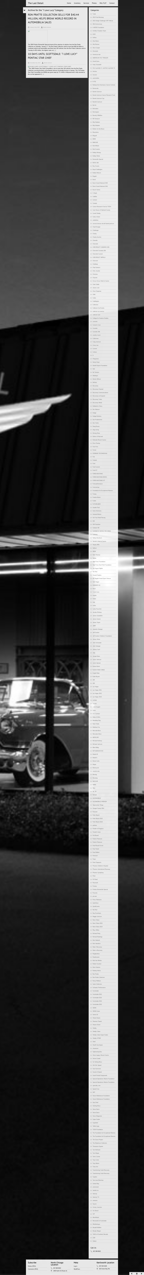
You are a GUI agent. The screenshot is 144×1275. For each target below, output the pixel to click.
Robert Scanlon (97, 964)
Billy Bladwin (96, 125)
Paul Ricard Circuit (98, 845)
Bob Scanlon (96, 149)
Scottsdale (96, 991)
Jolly (94, 653)
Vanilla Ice (95, 1190)
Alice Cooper (96, 48)
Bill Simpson (96, 118)
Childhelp (95, 264)
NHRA (94, 784)
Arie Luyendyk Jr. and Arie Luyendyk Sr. (104, 68)
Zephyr (94, 1241)
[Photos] (94, 3)
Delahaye (95, 375)
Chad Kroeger (96, 227)
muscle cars (96, 771)
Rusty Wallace (97, 981)
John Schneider (97, 642)
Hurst (94, 588)
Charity (95, 233)
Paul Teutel (96, 849)
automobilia (96, 78)
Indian (94, 598)
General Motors (97, 514)
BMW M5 (95, 142)
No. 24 (94, 791)
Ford (94, 463)
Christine (95, 274)
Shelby (94, 1028)
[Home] (69, 3)
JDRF (94, 626)
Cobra (94, 298)
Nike (94, 788)
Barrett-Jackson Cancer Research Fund (104, 95)
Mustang (95, 778)
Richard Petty (96, 933)
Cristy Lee (95, 345)
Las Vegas (96, 686)
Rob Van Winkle (97, 960)
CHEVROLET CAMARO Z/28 (101, 247)
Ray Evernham (97, 913)
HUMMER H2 (96, 585)
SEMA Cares (96, 1011)
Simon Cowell (96, 1058)
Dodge (94, 413)
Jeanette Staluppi (97, 629)
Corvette (95, 328)
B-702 (94, 81)
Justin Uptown (97, 663)
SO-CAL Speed (97, 1065)
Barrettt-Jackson (97, 102)
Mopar (94, 764)
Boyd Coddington (97, 169)
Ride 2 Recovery (97, 947)
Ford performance (98, 484)
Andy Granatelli (97, 64)
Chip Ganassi (96, 267)
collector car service (98, 311)
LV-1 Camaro (96, 713)
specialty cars (97, 1085)
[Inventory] (77, 3)
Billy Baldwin (96, 122)
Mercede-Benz (97, 730)
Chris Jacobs (96, 271)
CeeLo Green (96, 217)
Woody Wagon (97, 1231)
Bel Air (94, 105)
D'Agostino (96, 359)
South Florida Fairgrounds (100, 1075)
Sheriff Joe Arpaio (98, 1045)
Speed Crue (96, 1089)
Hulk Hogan (96, 582)
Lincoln (95, 703)
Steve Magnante (97, 1116)
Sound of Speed (97, 1072)
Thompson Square (98, 1146)
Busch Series (96, 189)
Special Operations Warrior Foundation (103, 1079)
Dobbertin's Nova (97, 406)
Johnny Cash (96, 649)
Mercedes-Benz (97, 734)
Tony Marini (96, 1163)
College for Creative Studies (100, 318)
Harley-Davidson (97, 538)
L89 (94, 683)
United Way (96, 1183)
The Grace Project (98, 1139)
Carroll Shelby (97, 213)
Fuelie (94, 500)
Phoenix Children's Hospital (100, 866)
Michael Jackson (97, 744)
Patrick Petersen (97, 839)
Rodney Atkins (97, 970)
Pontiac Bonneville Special (100, 889)
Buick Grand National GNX (100, 183)
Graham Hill (96, 528)
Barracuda (95, 88)
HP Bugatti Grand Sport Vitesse (102, 578)
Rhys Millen (96, 930)
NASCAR (95, 781)
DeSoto (95, 382)
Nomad (95, 795)
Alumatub (95, 51)
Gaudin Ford (96, 507)
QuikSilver (95, 903)
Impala (94, 595)
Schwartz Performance (99, 987)
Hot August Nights (98, 568)
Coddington (96, 301)
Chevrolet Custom (98, 254)
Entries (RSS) (32, 1266)
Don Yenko (96, 423)
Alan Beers (96, 41)
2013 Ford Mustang (98, 17)
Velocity (95, 1193)
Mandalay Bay (97, 720)
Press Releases (97, 899)
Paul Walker (96, 852)
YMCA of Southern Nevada (100, 1234)
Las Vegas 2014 (97, 697)
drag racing (96, 429)
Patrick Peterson (97, 842)
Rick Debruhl (96, 940)
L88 (94, 680)
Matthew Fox (96, 727)
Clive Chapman (97, 291)
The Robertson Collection (100, 1143)
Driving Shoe (96, 433)
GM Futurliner (96, 524)
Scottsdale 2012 (97, 994)
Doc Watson (96, 409)
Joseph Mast (96, 656)
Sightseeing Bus (97, 1051)
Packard (95, 812)
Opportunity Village (98, 805)
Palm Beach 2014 (98, 822)
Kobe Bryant (96, 676)
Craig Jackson (97, 342)
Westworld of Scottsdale (99, 1220)
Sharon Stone (96, 1024)
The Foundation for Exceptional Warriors (104, 1133)
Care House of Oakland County (101, 210)
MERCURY (96, 737)
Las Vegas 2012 (97, 693)
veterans (95, 1200)
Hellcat (94, 548)
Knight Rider (96, 673)
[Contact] (112, 3)
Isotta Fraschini (97, 609)
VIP (94, 1214)
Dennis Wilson (97, 379)
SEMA (94, 1008)
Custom (95, 348)
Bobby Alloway (97, 152)
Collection (95, 304)
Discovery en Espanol (99, 396)
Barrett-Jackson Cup (98, 98)
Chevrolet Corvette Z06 (99, 250)
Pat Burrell (96, 835)
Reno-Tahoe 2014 (97, 926)
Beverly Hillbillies (97, 115)
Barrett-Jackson (97, 91)
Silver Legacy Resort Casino (101, 1055)
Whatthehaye (96, 1224)
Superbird (95, 1123)
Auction (95, 75)
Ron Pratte (96, 974)
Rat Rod (95, 909)
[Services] (86, 3)
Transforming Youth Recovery (101, 1170)
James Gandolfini (97, 615)
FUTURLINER (97, 504)
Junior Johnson (97, 659)
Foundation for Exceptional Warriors (103, 490)
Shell (94, 1041)
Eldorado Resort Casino (99, 440)
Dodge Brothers (97, 416)
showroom (95, 1048)
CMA (94, 294)
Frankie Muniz (97, 497)
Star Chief (95, 1102)
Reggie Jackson (97, 916)
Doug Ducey (96, 426)
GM (94, 521)
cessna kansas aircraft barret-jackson (103, 223)
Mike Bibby (96, 747)
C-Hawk (95, 193)
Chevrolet (95, 244)
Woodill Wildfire (97, 1227)
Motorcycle (96, 768)
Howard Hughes (97, 575)
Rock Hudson (96, 967)
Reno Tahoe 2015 (97, 923)
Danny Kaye (96, 362)
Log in (75, 1266)
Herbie (94, 558)
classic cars (96, 287)
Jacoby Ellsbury (97, 612)
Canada (95, 203)
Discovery (95, 386)
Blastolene (96, 132)
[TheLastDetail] (35, 3)
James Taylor (96, 622)
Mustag (95, 774)
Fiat (94, 456)
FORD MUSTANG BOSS (100, 477)
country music (97, 335)
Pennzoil (95, 855)
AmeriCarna (96, 61)
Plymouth (95, 882)
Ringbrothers (96, 953)
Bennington (96, 112)
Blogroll (95, 135)
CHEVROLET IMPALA (99, 257)
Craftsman (95, 338)
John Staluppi (96, 646)
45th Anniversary (97, 24)
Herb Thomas (96, 555)
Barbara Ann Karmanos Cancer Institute (104, 85)
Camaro (95, 200)
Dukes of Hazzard (98, 436)
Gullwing (95, 534)
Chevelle (95, 240)
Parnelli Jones (97, 832)
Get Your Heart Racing (99, 517)
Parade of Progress (98, 828)
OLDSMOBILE (97, 798)
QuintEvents (96, 906)
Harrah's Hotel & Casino (99, 541)
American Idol (96, 54)
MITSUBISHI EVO (98, 751)
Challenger (96, 230)
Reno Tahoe (96, 920)
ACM (94, 34)
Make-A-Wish (96, 717)
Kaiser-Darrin (96, 666)
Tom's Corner (96, 1156)
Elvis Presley (96, 443)
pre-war (95, 896)
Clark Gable (96, 284)
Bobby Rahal (96, 156)
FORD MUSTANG (98, 473)
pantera (95, 825)
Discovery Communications (100, 392)
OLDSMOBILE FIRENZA (100, 801)
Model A (95, 757)
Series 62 (95, 1014)
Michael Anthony (97, 740)
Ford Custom (96, 467)
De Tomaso (96, 372)
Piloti (94, 876)
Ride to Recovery (97, 950)
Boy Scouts (96, 166)
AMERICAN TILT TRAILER (100, 58)
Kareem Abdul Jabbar (99, 670)
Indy (94, 602)
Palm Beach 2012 (98, 818)
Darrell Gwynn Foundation (100, 365)
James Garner (97, 619)
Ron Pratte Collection (99, 977)
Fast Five (95, 446)
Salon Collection (97, 984)
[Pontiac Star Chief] (49, 66)
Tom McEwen (96, 1150)
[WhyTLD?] (103, 3)
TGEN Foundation (98, 1129)
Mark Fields (96, 724)
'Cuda (94, 14)
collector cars (96, 315)
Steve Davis (96, 1109)
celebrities (95, 220)
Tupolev (95, 1177)
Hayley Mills (96, 544)
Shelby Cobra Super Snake (100, 1035)
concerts (95, 321)
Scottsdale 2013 (97, 997)
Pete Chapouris (97, 862)
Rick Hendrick (97, 943)
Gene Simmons (97, 511)
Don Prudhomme (97, 419)
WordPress (77, 1269)
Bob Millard (96, 145)
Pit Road (95, 879)
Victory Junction (97, 1207)
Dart (94, 369)
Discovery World (97, 402)
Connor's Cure (97, 325)
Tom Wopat (96, 1153)
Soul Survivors (97, 1068)
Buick (94, 179)
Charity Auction (97, 237)
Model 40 (95, 754)
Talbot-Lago (96, 1126)
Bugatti (95, 176)
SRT (94, 1092)
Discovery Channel (98, 389)
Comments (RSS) (33, 1269)
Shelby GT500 (97, 1038)
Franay (94, 494)
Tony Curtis (96, 1160)
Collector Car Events (98, 308)
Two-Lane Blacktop (98, 1180)
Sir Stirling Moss (97, 1062)
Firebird (95, 460)
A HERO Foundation (98, 27)
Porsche (95, 893)
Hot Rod (95, 571)
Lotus (94, 710)
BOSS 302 (96, 162)
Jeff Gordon (96, 632)
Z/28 (94, 1237)
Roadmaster (96, 957)
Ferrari (94, 450)
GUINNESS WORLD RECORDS (102, 531)
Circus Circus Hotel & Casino (101, 281)
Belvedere (95, 108)
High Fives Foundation (99, 561)
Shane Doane (96, 1018)
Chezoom (95, 260)
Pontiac (95, 886)
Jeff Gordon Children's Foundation (102, 636)
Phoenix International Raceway (101, 869)
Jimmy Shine (96, 639)
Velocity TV (96, 1197)
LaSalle (95, 700)
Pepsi (94, 859)
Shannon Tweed (97, 1021)
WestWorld (96, 1217)
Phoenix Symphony (98, 872)
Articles (95, 71)
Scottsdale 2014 (97, 1001)
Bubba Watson (97, 173)
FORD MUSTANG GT (99, 480)
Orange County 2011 (98, 808)
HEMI (94, 551)
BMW (94, 139)
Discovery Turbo (97, 399)
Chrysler (95, 277)
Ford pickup (96, 487)
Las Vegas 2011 (97, 690)
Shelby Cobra (96, 1031)
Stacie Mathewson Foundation (101, 1095)
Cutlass (95, 352)
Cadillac (95, 196)
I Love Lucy (96, 592)
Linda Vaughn (96, 707)
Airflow (94, 37)
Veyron (94, 1204)
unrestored (96, 1187)
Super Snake (96, 1119)
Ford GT (95, 470)
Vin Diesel (95, 1210)
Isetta (94, 605)
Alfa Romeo (96, 44)
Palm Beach (96, 815)
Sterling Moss (96, 1106)
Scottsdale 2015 (97, 1004)
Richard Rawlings (97, 937)
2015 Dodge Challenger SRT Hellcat (103, 20)
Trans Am (95, 1166)
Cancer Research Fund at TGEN (102, 206)
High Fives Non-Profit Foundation (102, 565)
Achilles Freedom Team (99, 31)
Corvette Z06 (96, 331)
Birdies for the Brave (98, 129)
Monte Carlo (96, 761)
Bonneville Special (98, 159)
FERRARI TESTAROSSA (100, 453)
